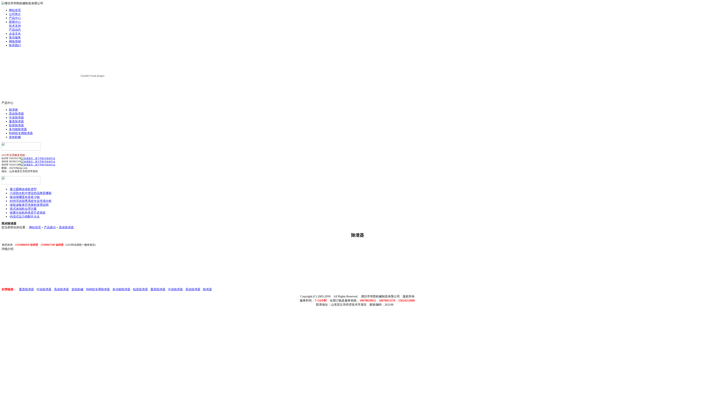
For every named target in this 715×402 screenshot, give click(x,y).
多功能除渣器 (18, 129)
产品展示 (50, 227)
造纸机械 (15, 137)
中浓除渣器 (16, 117)
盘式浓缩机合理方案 (23, 208)
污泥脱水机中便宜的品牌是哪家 (31, 193)
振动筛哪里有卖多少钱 (25, 197)
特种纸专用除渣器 (21, 133)
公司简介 (15, 14)
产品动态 (15, 29)
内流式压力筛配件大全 (25, 216)
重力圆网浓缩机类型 (23, 189)
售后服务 (15, 37)
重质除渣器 (16, 121)
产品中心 (15, 18)
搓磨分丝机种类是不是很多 (28, 212)
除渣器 (13, 109)
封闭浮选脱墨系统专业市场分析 (31, 200)
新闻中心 (15, 21)
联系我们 (15, 45)
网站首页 (15, 10)
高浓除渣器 (16, 113)
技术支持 (15, 25)
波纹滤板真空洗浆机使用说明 (29, 204)
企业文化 (15, 33)
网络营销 (15, 41)
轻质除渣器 (16, 125)
